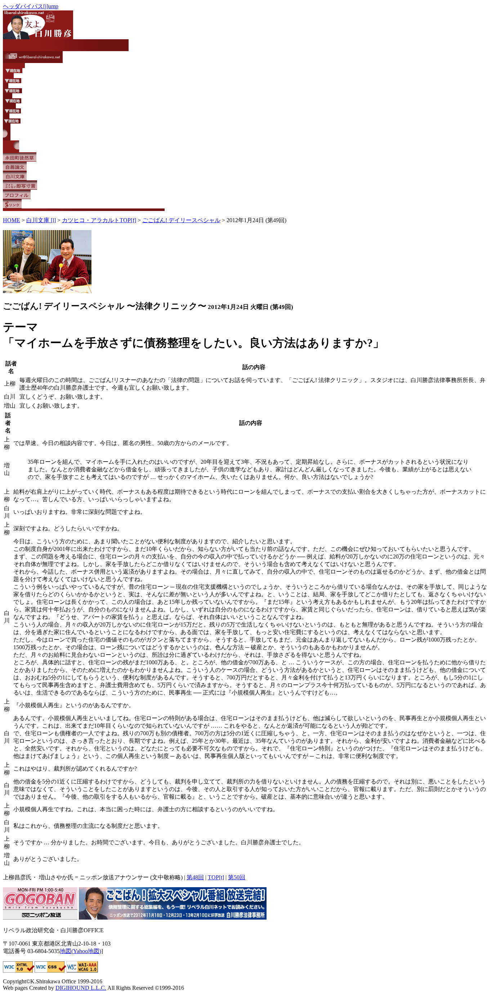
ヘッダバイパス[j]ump (30, 6)
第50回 (236, 877)
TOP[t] (216, 877)
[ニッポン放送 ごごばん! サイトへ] (40, 918)
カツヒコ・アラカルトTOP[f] (99, 220)
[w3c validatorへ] (19, 970)
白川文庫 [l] (41, 220)
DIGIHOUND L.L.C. (80, 988)
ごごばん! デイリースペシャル (181, 220)
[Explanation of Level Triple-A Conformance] (82, 970)
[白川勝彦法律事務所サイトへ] (173, 918)
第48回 (195, 877)
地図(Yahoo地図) (80, 951)
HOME (11, 220)
